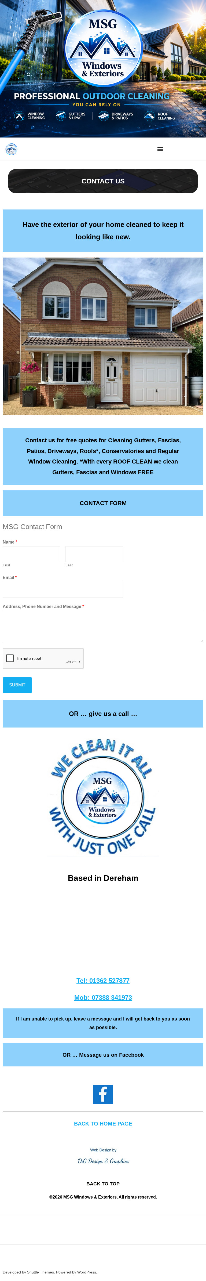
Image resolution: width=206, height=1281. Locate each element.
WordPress (86, 1272)
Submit (17, 685)
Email (10, 577)
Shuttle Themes (40, 1272)
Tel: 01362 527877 (103, 980)
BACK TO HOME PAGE (103, 1124)
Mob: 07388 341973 (103, 997)
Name (10, 542)
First (6, 565)
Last (69, 565)
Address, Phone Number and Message (43, 606)
